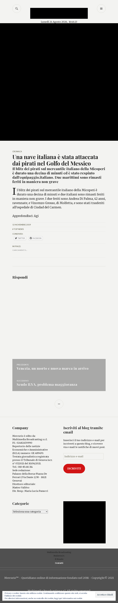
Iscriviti (74, 468)
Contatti (59, 563)
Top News (19, 229)
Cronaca (17, 151)
